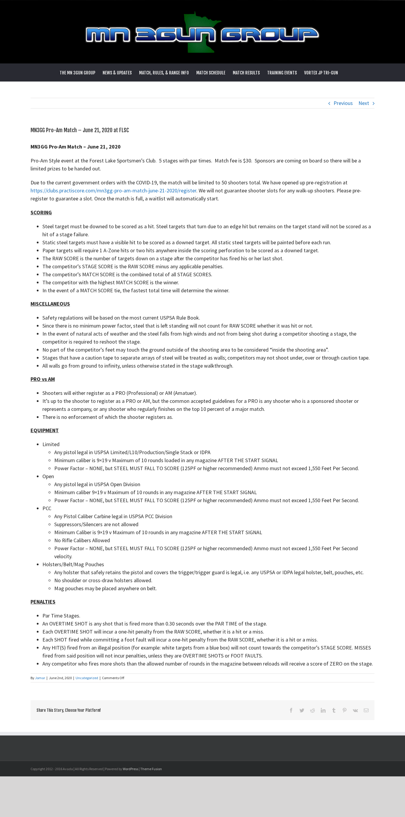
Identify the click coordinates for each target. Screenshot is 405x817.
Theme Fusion (151, 769)
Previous (343, 103)
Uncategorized (87, 678)
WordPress (130, 769)
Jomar (40, 678)
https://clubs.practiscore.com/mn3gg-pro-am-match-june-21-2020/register (113, 190)
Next (363, 103)
